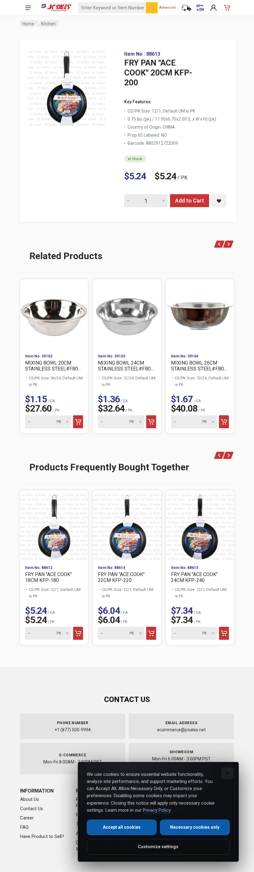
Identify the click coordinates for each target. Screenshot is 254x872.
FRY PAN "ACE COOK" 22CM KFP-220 (121, 577)
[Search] (152, 7)
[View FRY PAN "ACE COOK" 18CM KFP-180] (54, 525)
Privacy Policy (156, 810)
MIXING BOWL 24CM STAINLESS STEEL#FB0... (126, 366)
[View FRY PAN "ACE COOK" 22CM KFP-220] (127, 525)
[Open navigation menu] (28, 7)
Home (28, 23)
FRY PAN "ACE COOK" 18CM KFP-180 (48, 577)
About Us (29, 799)
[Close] (227, 773)
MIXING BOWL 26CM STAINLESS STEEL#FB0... (199, 366)
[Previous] (219, 244)
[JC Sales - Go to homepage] (56, 7)
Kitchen (48, 23)
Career (27, 818)
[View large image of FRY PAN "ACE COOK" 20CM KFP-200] (67, 86)
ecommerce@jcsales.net (181, 729)
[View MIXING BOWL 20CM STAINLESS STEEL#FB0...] (54, 314)
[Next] (228, 244)
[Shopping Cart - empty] (227, 7)
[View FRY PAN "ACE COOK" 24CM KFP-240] (200, 525)
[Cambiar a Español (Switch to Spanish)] (200, 7)
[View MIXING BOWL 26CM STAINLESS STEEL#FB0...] (200, 314)
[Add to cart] (78, 421)
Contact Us (31, 808)
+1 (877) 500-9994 (73, 729)
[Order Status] (186, 7)
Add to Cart (189, 200)
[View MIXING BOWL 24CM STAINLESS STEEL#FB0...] (127, 314)
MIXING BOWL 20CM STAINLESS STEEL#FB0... (53, 366)
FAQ (24, 827)
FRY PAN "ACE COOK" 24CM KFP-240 (194, 577)
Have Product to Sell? (42, 836)
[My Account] (213, 7)
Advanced (167, 8)
